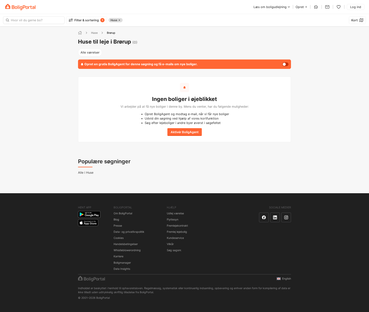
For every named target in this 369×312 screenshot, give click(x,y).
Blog (116, 219)
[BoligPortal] (20, 7)
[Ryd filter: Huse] (119, 20)
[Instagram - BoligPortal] (286, 217)
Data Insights (122, 268)
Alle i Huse (85, 172)
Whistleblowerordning (127, 250)
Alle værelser (90, 52)
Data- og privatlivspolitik (129, 231)
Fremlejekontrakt (177, 225)
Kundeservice (175, 237)
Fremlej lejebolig (177, 231)
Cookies (119, 237)
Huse (94, 32)
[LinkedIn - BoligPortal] (275, 217)
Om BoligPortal (123, 213)
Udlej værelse (175, 213)
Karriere (118, 256)
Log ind (355, 7)
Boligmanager (122, 262)
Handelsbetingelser (126, 244)
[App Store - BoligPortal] (88, 222)
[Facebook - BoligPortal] (264, 217)
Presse (118, 225)
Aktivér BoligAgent (185, 132)
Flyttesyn (172, 219)
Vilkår (170, 244)
